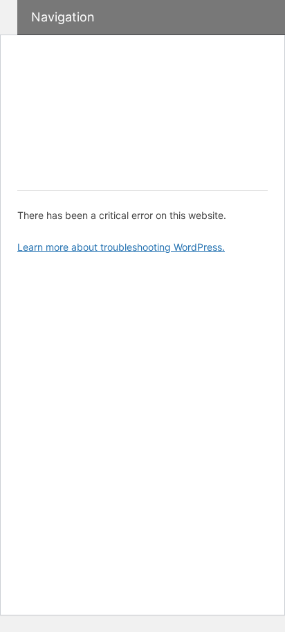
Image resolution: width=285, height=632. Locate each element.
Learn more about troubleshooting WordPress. (121, 247)
